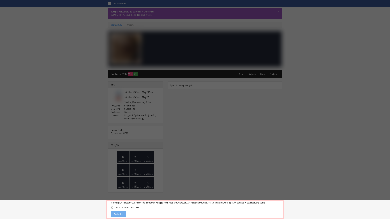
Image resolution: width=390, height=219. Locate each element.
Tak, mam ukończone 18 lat (127, 207)
